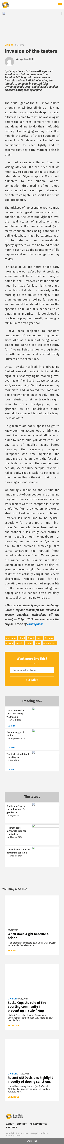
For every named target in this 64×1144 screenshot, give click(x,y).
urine (38, 643)
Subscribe (32, 679)
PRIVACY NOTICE (38, 1124)
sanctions (13, 1097)
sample (19, 643)
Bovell (30, 638)
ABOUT (10, 1124)
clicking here (35, 624)
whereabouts (49, 643)
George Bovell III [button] (25, 59)
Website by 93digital (13, 1135)
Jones (39, 638)
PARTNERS (11, 1127)
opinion (9, 643)
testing (29, 643)
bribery (12, 950)
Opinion (9, 44)
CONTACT (22, 1124)
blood (22, 638)
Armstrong (10, 638)
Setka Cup (13, 1025)
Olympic (49, 638)
